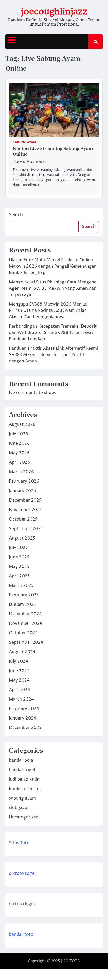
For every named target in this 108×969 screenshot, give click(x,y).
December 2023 (25, 728)
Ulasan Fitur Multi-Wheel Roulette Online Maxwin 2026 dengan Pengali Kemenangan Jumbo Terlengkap (53, 266)
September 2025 (26, 529)
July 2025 (18, 548)
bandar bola (21, 760)
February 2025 (24, 595)
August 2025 (22, 538)
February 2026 (24, 481)
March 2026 (21, 472)
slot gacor (19, 808)
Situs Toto (19, 843)
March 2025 (21, 585)
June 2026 (19, 443)
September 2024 (26, 642)
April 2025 (19, 576)
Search (16, 215)
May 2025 (19, 567)
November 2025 (25, 510)
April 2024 (19, 690)
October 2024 (23, 633)
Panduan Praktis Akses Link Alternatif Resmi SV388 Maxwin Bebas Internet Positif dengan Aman (53, 355)
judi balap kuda (24, 779)
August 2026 (22, 424)
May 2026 (19, 453)
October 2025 (23, 519)
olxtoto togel (22, 873)
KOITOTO (71, 960)
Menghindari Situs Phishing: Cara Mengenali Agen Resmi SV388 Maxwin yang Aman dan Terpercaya (54, 288)
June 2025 (19, 557)
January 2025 (22, 604)
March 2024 (21, 699)
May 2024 (19, 680)
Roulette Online (25, 789)
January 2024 (22, 718)
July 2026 (18, 434)
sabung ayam (24, 142)
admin (20, 162)
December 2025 (25, 500)
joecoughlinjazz (54, 11)
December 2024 (25, 614)
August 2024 (22, 652)
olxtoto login (22, 904)
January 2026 (22, 491)
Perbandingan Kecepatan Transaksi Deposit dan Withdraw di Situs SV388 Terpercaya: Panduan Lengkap (53, 332)
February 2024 (24, 709)
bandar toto (21, 934)
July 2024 (18, 661)
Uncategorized (24, 817)
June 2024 (19, 671)
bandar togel (22, 770)
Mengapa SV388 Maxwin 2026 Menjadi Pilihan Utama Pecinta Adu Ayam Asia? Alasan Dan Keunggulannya (49, 310)
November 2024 (25, 623)
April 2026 (19, 462)
